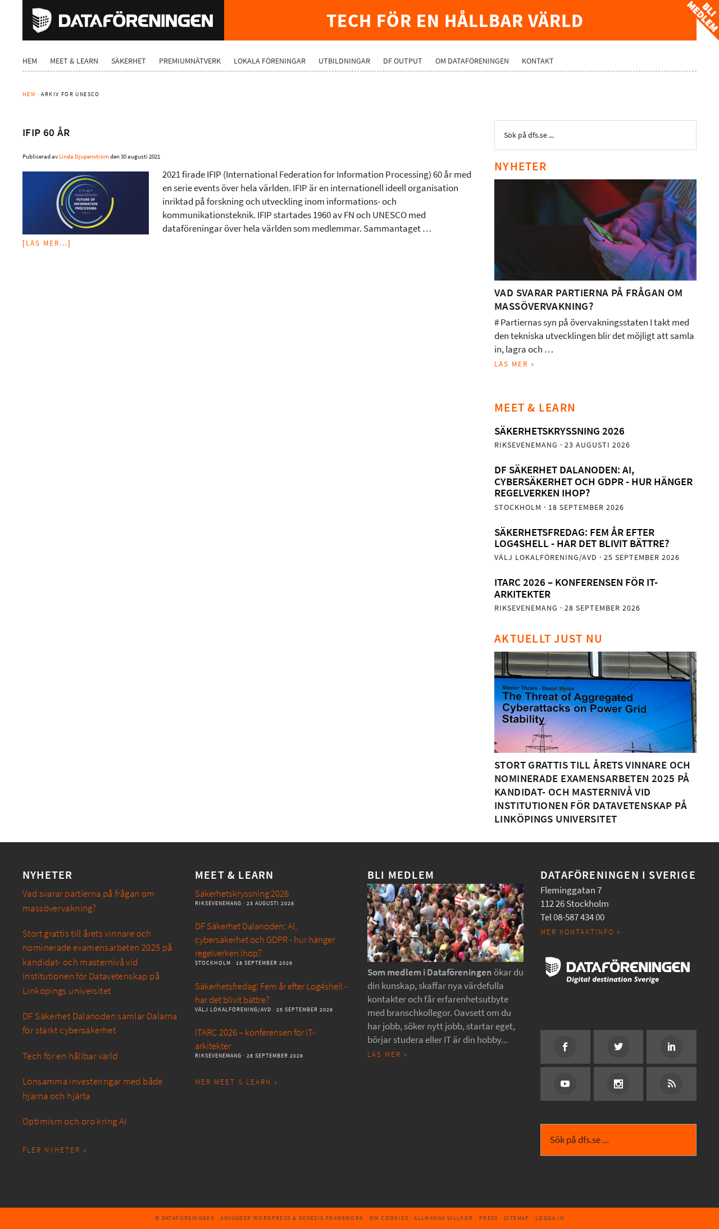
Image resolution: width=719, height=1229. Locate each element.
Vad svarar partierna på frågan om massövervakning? (588, 299)
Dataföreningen (123, 20)
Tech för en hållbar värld (70, 1056)
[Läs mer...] (46, 243)
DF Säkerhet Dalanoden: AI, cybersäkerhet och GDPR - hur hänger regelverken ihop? (593, 481)
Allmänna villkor (443, 1218)
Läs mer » (514, 364)
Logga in (549, 1218)
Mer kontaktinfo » (580, 932)
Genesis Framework (331, 1218)
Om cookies (389, 1218)
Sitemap (517, 1218)
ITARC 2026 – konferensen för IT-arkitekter (576, 587)
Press (488, 1218)
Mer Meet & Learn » (236, 1082)
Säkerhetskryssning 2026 (559, 431)
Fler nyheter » (54, 1150)
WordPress (272, 1218)
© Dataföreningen (185, 1218)
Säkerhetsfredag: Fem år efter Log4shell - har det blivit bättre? (581, 537)
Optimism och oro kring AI (74, 1121)
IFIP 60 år (46, 132)
